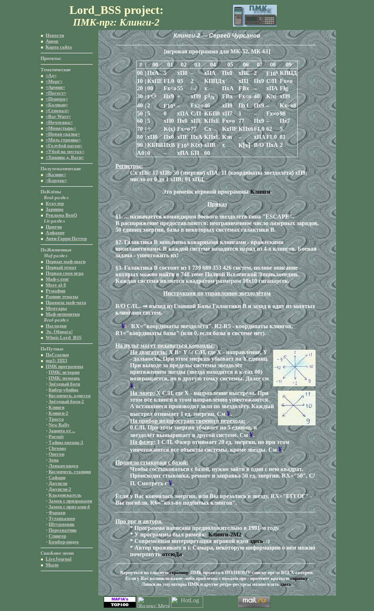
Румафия (55, 290)
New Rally (59, 425)
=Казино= (56, 174)
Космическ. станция (70, 471)
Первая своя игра (65, 273)
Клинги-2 (58, 413)
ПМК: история (64, 372)
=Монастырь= (61, 128)
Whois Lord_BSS (63, 337)
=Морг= (54, 81)
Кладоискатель (65, 495)
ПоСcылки (57, 354)
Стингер (57, 536)
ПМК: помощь (64, 378)
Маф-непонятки (63, 314)
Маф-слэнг (57, 279)
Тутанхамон (62, 518)
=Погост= (56, 93)
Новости (55, 35)
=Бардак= (56, 180)
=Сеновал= (57, 110)
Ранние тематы (62, 296)
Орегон (56, 454)
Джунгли (58, 483)
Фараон (57, 512)
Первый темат (61, 267)
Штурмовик (62, 524)
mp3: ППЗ (56, 360)
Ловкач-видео (64, 465)
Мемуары (56, 308)
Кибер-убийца (64, 389)
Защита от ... (62, 430)
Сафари (57, 477)
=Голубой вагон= (64, 145)
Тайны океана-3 (66, 442)
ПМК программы (64, 366)
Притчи (54, 226)
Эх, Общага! (59, 331)
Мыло (52, 565)
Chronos (57, 448)
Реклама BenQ (61, 215)
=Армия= (55, 87)
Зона (54, 460)
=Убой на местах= (65, 151)
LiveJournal (59, 559)
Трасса (56, 419)
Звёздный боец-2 (66, 401)
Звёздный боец (64, 384)
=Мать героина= (63, 140)
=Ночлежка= (59, 122)
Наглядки (56, 326)
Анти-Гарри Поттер (66, 238)
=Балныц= (57, 104)
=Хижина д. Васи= (65, 157)
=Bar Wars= (58, 116)
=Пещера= (57, 99)
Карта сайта (59, 47)
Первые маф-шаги (65, 261)
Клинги (56, 407)
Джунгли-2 (60, 489)
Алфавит (55, 232)
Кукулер (55, 203)
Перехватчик (63, 530)
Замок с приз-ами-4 (69, 506)
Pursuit (56, 436)
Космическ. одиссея (70, 395)
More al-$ (56, 285)
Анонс (52, 41)
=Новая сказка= (63, 134)
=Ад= (51, 75)
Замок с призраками (70, 501)
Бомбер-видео (64, 541)
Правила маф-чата (66, 302)
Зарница (55, 209)
